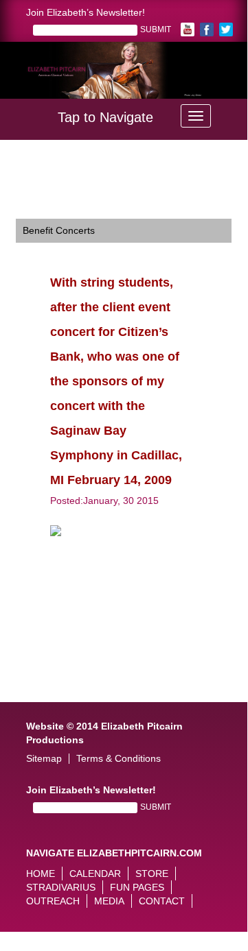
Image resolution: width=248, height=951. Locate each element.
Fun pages (137, 887)
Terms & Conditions (118, 759)
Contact (162, 900)
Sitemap (44, 759)
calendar (95, 873)
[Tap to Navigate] (196, 116)
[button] (26, 79)
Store (151, 873)
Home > (33, 167)
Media (109, 900)
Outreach (53, 900)
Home (40, 873)
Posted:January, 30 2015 (104, 500)
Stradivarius (60, 887)
